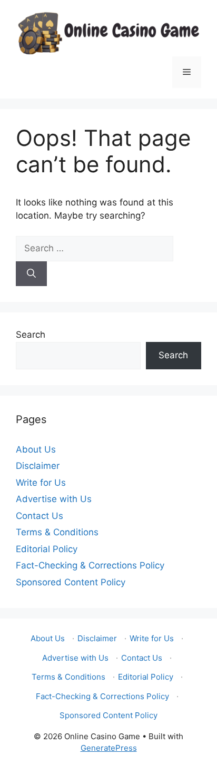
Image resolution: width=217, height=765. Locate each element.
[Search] (31, 274)
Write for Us (41, 482)
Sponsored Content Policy (70, 582)
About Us (36, 449)
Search (30, 334)
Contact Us (39, 516)
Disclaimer (38, 465)
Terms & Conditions (57, 532)
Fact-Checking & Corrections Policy (90, 565)
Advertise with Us (54, 499)
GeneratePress (109, 748)
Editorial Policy (46, 549)
